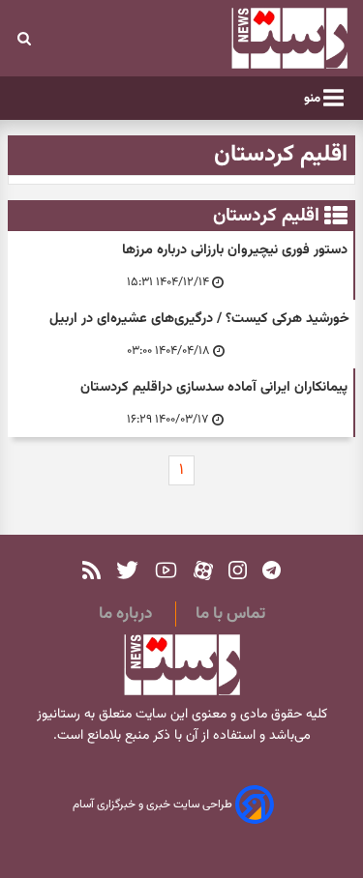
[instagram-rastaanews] (237, 570)
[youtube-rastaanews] (166, 570)
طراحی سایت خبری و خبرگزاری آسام (154, 805)
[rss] (91, 570)
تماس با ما (230, 614)
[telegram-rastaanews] (271, 570)
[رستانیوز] (262, 38)
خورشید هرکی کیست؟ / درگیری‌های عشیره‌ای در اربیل (199, 318)
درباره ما (125, 614)
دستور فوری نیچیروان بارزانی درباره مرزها (235, 250)
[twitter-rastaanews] (127, 570)
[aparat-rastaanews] (203, 570)
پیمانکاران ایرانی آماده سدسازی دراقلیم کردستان (214, 387)
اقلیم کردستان (266, 215)
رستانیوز (58, 714)
